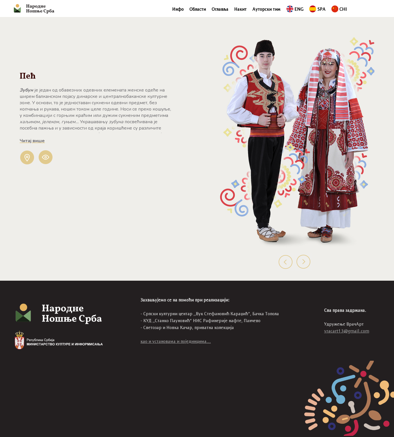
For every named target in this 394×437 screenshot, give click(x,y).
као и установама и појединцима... (175, 341)
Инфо (178, 9)
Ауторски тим (266, 9)
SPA (321, 9)
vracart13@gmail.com (346, 330)
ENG (298, 9)
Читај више (32, 141)
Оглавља (220, 9)
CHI (343, 9)
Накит (240, 9)
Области (198, 9)
